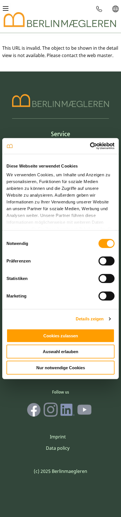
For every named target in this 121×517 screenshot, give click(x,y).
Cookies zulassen (60, 335)
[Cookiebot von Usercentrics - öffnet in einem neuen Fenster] (90, 146)
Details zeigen (90, 318)
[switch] (106, 260)
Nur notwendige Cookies (60, 367)
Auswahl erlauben (60, 351)
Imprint (58, 437)
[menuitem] (99, 9)
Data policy (58, 448)
